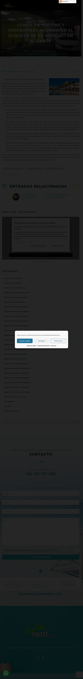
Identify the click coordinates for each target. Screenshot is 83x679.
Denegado (41, 341)
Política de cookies (31, 345)
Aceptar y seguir (25, 341)
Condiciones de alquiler (43, 345)
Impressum (53, 345)
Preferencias (58, 341)
